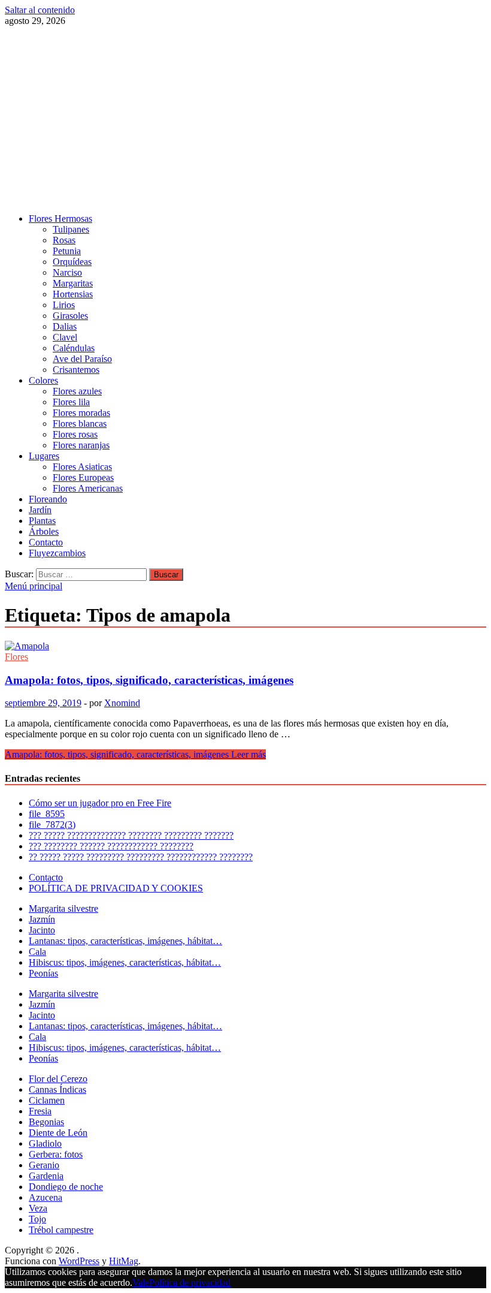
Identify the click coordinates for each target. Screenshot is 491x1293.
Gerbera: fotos (56, 1154)
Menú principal (33, 586)
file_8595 (47, 814)
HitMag (123, 1261)
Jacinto (42, 930)
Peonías (43, 973)
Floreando (48, 499)
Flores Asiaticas (82, 467)
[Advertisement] (245, 120)
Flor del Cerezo (58, 1079)
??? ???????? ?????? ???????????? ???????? (111, 846)
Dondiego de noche (66, 1187)
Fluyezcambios (57, 553)
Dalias (65, 326)
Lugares (44, 456)
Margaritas (73, 283)
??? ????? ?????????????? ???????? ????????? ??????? (131, 835)
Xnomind (122, 703)
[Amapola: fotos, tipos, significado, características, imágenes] (245, 646)
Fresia (40, 1111)
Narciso (67, 272)
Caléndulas (74, 348)
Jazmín (42, 919)
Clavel (65, 337)
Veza (38, 1208)
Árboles (44, 531)
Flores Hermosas (60, 218)
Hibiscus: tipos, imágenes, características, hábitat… (125, 962)
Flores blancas (80, 423)
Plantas (42, 521)
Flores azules (77, 391)
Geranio (44, 1165)
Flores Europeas (83, 477)
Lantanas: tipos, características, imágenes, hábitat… (125, 941)
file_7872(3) (52, 824)
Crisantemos (76, 369)
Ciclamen (47, 1100)
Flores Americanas (88, 488)
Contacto (46, 542)
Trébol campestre (61, 1230)
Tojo (37, 1219)
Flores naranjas (81, 445)
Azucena (45, 1197)
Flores (16, 657)
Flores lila (71, 402)
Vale (140, 1282)
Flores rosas (75, 434)
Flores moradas (81, 413)
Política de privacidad (190, 1282)
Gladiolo (45, 1143)
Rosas (64, 240)
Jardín (40, 510)
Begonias (46, 1122)
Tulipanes (71, 229)
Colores (43, 380)
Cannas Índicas (57, 1089)
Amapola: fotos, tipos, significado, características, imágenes (149, 680)
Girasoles (70, 316)
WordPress (79, 1261)
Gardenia (46, 1176)
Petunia (67, 251)
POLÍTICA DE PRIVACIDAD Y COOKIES (116, 888)
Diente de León (58, 1133)
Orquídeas (72, 262)
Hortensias (73, 294)
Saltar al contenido (40, 10)
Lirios (64, 305)
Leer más (135, 754)
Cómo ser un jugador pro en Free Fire (100, 803)
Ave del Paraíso (82, 359)
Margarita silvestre (63, 908)
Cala (37, 952)
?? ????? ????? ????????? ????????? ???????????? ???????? (141, 857)
